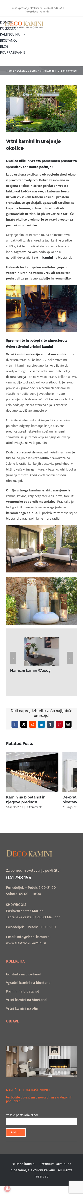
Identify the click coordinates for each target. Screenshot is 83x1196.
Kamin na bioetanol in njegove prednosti (25, 799)
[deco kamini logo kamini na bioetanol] (26, 21)
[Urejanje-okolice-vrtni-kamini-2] (41, 527)
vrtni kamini (43, 257)
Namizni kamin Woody (30, 670)
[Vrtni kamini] (41, 578)
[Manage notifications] (7, 1189)
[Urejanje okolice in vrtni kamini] (41, 287)
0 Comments (34, 807)
